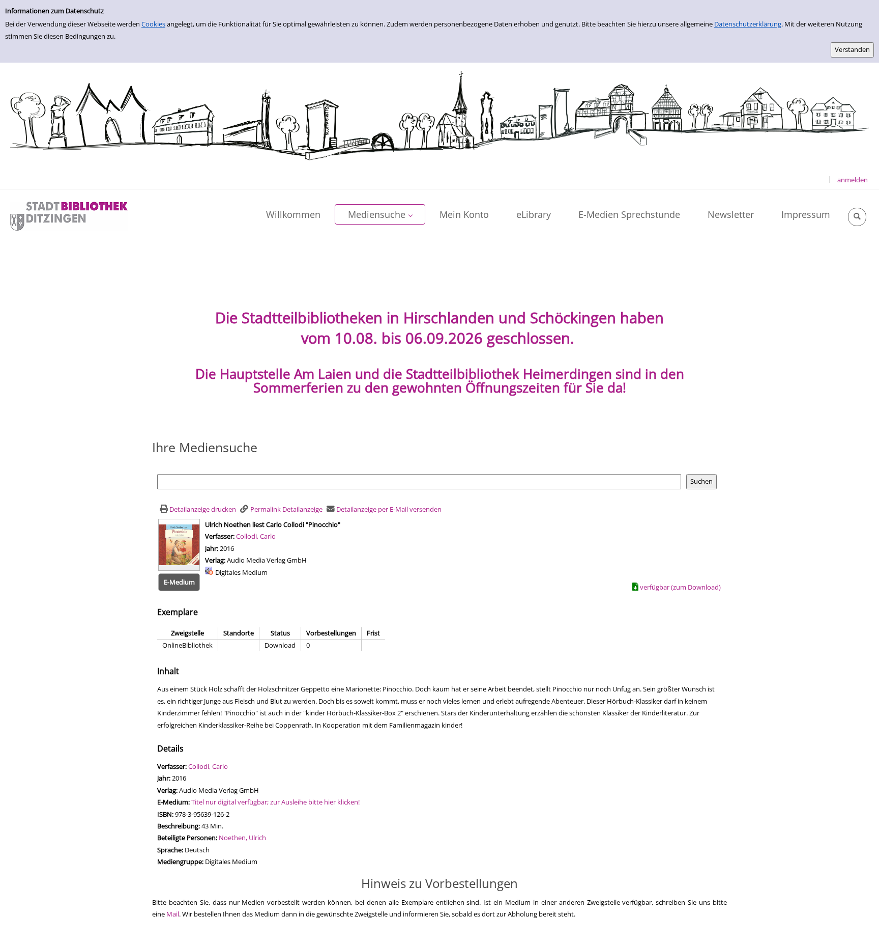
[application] (380, 214)
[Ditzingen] (69, 215)
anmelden (852, 179)
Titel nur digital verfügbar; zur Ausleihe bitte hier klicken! (275, 802)
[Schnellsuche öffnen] (857, 217)
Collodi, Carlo (256, 536)
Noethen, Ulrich (242, 837)
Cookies (153, 24)
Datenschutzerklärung (747, 24)
